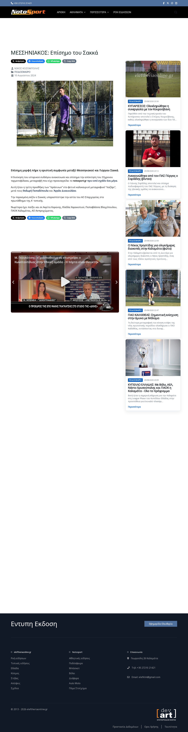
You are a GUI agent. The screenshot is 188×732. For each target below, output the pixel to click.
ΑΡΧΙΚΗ (61, 12)
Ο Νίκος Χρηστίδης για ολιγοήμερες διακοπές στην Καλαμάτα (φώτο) (151, 246)
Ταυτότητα (170, 726)
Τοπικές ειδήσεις (20, 663)
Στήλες (15, 678)
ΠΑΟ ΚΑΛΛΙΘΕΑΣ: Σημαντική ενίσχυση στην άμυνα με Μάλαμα (153, 316)
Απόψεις (15, 683)
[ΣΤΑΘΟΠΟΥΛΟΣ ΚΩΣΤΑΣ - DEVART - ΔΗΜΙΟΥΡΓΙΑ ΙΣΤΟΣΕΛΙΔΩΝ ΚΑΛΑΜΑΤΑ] (166, 714)
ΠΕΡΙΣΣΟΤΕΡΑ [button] (98, 12)
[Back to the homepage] (28, 12)
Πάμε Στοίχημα (78, 688)
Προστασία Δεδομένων (125, 726)
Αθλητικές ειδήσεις (79, 658)
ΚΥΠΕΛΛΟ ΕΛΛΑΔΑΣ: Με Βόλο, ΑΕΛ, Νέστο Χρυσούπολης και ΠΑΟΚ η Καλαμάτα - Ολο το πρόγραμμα (150, 388)
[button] (175, 12)
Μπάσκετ (74, 668)
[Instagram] (172, 3)
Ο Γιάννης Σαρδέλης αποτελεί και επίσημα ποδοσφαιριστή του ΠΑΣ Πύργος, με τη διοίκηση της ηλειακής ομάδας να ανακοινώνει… (152, 186)
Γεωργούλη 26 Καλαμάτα (144, 658)
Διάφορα (74, 678)
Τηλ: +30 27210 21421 (143, 667)
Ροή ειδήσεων (18, 658)
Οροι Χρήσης (151, 726)
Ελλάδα (15, 668)
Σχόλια (15, 688)
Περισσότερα (134, 125)
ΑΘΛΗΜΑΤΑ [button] (76, 12)
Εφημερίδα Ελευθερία (161, 623)
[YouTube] (176, 3)
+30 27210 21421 (22, 3)
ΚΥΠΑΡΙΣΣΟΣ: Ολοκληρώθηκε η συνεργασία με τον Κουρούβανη (149, 107)
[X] (168, 3)
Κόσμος (15, 673)
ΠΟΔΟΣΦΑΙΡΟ (22, 72)
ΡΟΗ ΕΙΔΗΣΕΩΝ (122, 12)
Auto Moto (74, 683)
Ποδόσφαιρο (76, 663)
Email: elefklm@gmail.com (145, 677)
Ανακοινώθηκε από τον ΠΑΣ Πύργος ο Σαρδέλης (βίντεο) (153, 177)
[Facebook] (163, 3)
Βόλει (72, 673)
